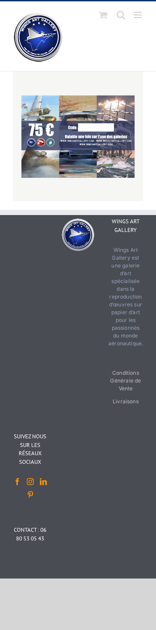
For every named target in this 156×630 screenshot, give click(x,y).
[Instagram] (30, 481)
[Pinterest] (30, 494)
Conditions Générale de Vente (125, 381)
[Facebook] (17, 481)
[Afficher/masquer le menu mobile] (138, 14)
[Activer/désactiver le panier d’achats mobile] (103, 14)
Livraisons (126, 401)
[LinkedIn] (43, 481)
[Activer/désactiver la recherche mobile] (121, 14)
